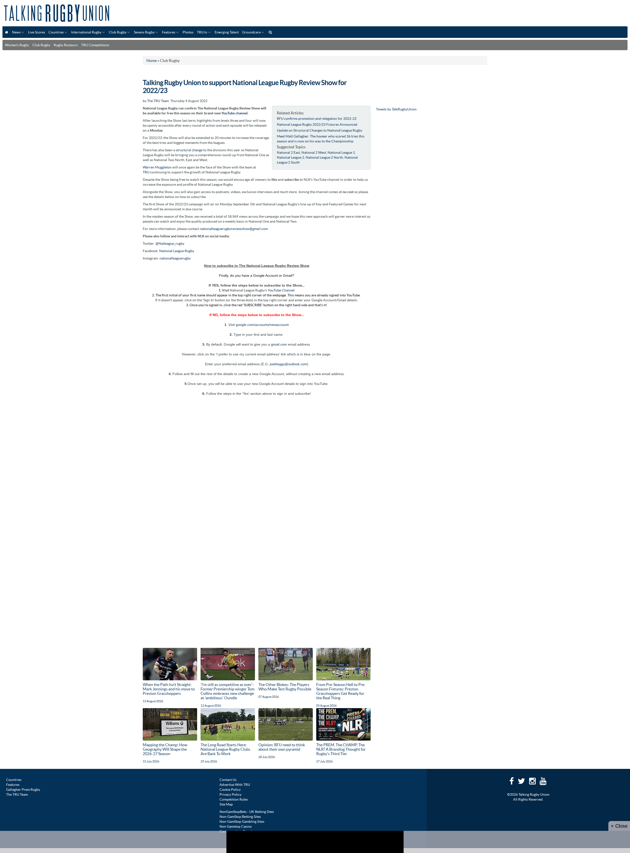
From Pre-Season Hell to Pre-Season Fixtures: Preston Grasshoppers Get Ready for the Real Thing (341, 691)
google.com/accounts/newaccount (262, 325)
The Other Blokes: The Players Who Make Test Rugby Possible (284, 686)
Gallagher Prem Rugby (23, 790)
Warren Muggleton (157, 167)
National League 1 (341, 152)
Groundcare (251, 32)
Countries (56, 32)
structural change (189, 150)
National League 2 (290, 157)
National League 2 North (324, 157)
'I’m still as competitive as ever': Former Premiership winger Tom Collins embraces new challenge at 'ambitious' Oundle (227, 691)
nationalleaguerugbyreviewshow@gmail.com (234, 229)
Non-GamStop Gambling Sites (242, 821)
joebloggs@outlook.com (288, 364)
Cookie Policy (230, 790)
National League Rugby (176, 251)
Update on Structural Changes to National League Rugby (319, 130)
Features (168, 32)
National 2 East (288, 152)
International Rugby (86, 32)
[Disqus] (257, 457)
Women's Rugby (17, 45)
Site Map (226, 804)
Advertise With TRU (235, 785)
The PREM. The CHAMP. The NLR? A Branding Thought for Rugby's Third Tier (341, 749)
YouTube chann (233, 113)
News (16, 32)
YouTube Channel (281, 290)
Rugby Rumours (66, 45)
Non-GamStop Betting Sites (240, 817)
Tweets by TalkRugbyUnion (396, 109)
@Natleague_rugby (170, 243)
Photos (188, 32)
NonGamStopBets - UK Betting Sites (247, 812)
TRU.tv (202, 32)
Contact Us (228, 780)
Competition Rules (234, 799)
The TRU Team (158, 101)
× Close (619, 826)
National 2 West (313, 152)
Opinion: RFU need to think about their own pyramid (281, 747)
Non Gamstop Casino (236, 826)
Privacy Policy (230, 794)
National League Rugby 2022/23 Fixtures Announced (317, 124)
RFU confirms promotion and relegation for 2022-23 (316, 119)
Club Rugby (117, 32)
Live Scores (36, 32)
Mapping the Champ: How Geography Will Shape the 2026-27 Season (165, 749)
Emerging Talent (227, 32)
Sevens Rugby (144, 32)
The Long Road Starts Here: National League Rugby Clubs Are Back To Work (225, 749)
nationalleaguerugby (175, 258)
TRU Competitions (95, 45)
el (246, 113)
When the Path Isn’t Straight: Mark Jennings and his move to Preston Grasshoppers (169, 689)
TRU (146, 172)
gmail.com (279, 344)
